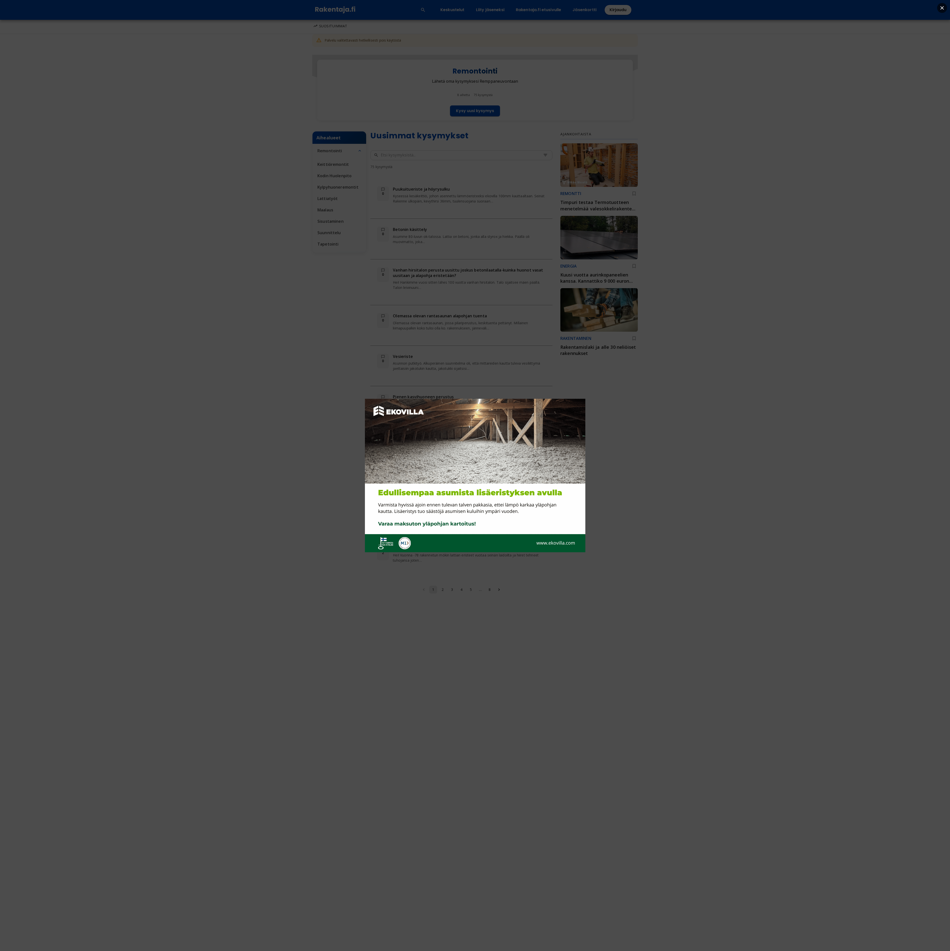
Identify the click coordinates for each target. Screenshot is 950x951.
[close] (942, 8)
